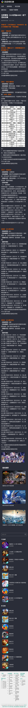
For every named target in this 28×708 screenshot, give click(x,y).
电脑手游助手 (11, 693)
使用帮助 (9, 6)
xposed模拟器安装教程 (17, 696)
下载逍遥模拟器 (4, 675)
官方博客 (4, 682)
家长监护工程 (22, 706)
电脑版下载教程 (13, 10)
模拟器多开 (11, 689)
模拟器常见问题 (11, 686)
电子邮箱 (4, 686)
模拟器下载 (11, 691)
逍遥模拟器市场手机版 (17, 692)
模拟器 (10, 680)
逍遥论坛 (4, 681)
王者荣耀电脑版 (17, 675)
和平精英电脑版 (17, 680)
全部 (2, 6)
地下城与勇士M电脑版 (17, 685)
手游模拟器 (11, 678)
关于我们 (23, 680)
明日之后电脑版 (17, 678)
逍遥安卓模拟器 (7, 2)
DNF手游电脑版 (17, 683)
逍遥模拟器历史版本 (17, 689)
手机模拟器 (11, 675)
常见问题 (17, 6)
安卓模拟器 (11, 682)
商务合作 (4, 688)
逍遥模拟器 (23, 682)
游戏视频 (4, 684)
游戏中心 (23, 676)
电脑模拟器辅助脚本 (17, 699)
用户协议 (11, 706)
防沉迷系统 (16, 706)
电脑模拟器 (11, 684)
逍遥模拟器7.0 (23, 684)
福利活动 (3, 10)
